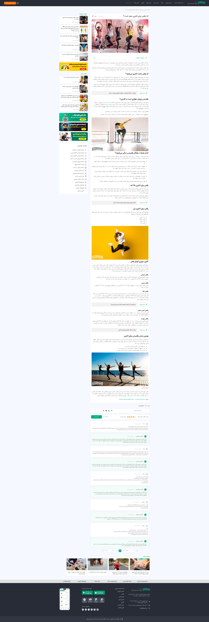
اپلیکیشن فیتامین (79, 185)
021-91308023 (144, 605)
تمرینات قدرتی (107, 103)
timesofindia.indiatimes (126, 399)
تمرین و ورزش (169, 3)
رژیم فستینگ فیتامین (78, 173)
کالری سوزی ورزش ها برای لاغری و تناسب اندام (124, 203)
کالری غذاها (136, 3)
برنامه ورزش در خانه (78, 167)
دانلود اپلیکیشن (66, 581)
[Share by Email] (106, 410)
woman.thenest (140, 399)
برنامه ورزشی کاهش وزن (77, 153)
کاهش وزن (141, 406)
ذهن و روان (148, 3)
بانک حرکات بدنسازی (178, 3)
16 (123, 551)
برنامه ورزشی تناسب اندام (77, 159)
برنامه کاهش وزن (127, 581)
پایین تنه (108, 166)
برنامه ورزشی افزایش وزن (77, 156)
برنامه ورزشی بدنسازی (78, 150)
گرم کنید (127, 346)
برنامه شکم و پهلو (79, 164)
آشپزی (142, 3)
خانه (149, 10)
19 (113, 551)
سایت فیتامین (128, 3)
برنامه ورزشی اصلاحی (78, 162)
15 (127, 551)
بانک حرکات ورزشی (79, 179)
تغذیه (162, 3)
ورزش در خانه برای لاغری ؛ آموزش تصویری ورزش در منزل (122, 93)
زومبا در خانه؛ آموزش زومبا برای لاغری (127, 330)
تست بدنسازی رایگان (10, 3)
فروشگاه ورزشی (80, 188)
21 (106, 551)
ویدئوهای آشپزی (79, 182)
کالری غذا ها (121, 608)
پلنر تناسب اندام (79, 176)
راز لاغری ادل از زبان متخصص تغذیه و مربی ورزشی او (123, 304)
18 (116, 551)
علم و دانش (156, 3)
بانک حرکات (97, 581)
